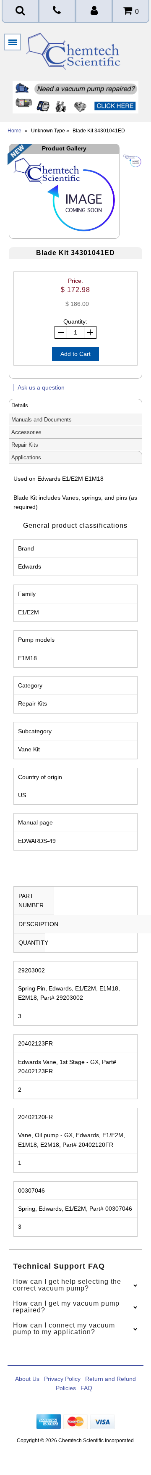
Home (14, 131)
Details (19, 405)
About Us (27, 1378)
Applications (26, 457)
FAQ (86, 1388)
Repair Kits (24, 445)
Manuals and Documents (41, 419)
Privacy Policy (62, 1378)
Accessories (26, 432)
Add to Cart (75, 353)
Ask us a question (41, 387)
